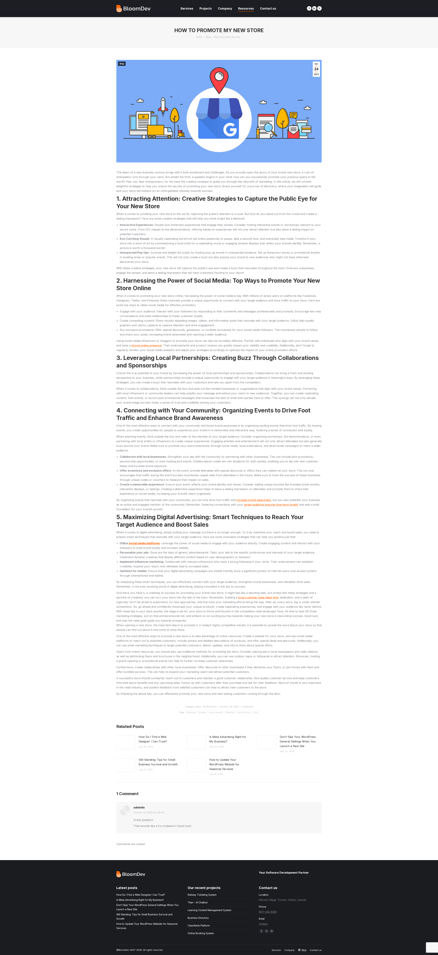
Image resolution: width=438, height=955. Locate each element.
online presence (244, 712)
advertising (191, 712)
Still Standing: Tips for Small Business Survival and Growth (158, 762)
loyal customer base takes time (258, 597)
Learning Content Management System (209, 910)
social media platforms (144, 543)
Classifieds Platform (199, 925)
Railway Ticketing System (202, 894)
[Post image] (125, 742)
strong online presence (147, 345)
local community (216, 712)
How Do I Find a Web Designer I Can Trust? (153, 739)
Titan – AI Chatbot (198, 902)
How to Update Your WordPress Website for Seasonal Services (224, 764)
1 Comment (247, 706)
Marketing (230, 712)
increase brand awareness (253, 500)
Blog (122, 64)
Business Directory (198, 917)
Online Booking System (201, 933)
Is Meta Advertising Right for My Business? (227, 739)
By (210, 706)
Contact (263, 923)
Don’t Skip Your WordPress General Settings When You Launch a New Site (298, 741)
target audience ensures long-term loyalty (271, 504)
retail (256, 712)
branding (202, 712)
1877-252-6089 (268, 911)
